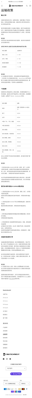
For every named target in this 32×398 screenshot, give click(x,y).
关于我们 (5, 311)
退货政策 (5, 331)
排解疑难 (5, 344)
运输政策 (5, 334)
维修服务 (5, 348)
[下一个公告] (30, 1)
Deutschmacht (11, 394)
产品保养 (5, 327)
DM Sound (5, 297)
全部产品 (5, 294)
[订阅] (24, 368)
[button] (1, 5)
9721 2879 (12, 278)
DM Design (5, 304)
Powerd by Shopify (18, 394)
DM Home (5, 301)
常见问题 (5, 341)
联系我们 (5, 314)
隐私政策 (5, 337)
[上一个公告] (1, 1)
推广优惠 (5, 318)
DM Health (5, 307)
